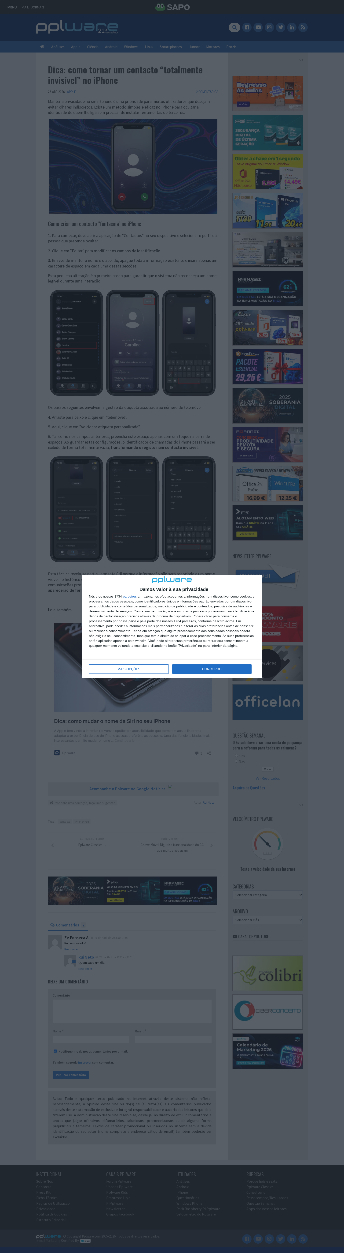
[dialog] (172, 626)
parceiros (130, 596)
